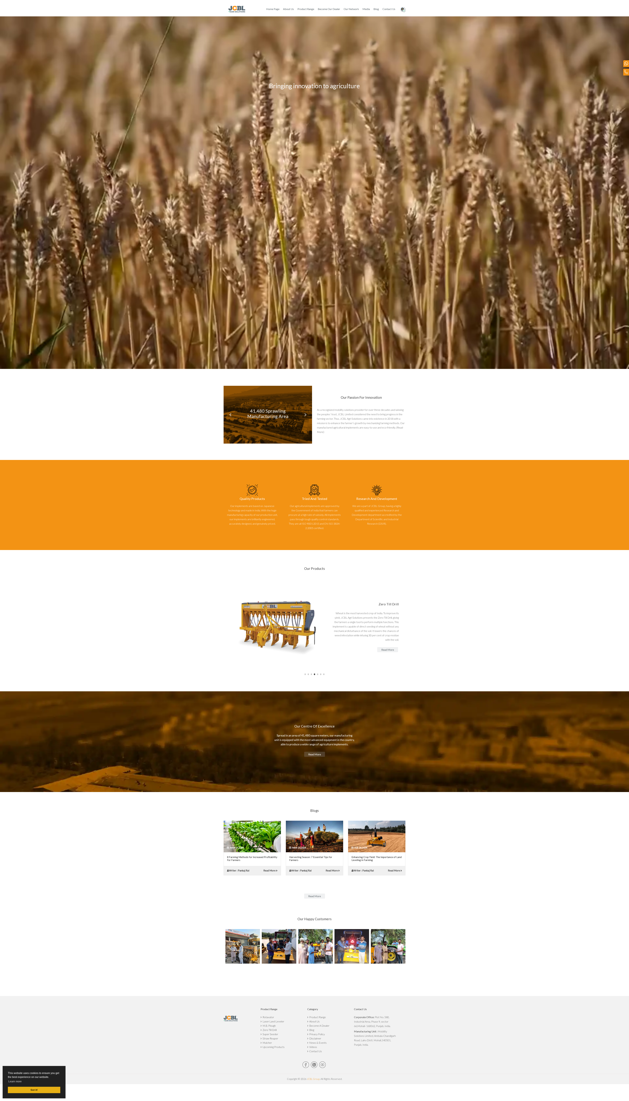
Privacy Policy (316, 1034)
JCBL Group (313, 1078)
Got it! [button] (34, 1090)
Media (366, 8)
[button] (230, 415)
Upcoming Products (273, 1046)
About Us (288, 8)
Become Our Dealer (329, 8)
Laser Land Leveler (273, 1021)
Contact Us (388, 8)
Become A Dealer (318, 1025)
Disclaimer (314, 1038)
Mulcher (267, 1042)
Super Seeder (270, 1034)
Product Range (305, 8)
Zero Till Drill (269, 1029)
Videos (312, 1046)
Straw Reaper (270, 1038)
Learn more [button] (15, 1081)
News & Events (317, 1042)
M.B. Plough (269, 1025)
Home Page (272, 8)
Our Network (351, 8)
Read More (269, 870)
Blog (376, 8)
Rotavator (268, 1017)
